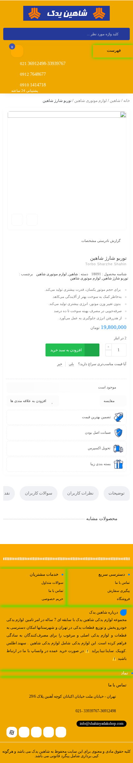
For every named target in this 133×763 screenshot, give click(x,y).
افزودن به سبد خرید (66, 350)
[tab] (117, 493)
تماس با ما (122, 582)
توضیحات (116, 493)
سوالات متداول (52, 582)
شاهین (115, 100)
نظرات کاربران (80, 493)
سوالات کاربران (38, 493)
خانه (126, 100)
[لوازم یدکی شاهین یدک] (66, 13)
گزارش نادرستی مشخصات (100, 241)
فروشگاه (123, 599)
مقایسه (109, 401)
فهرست (114, 50)
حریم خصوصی (52, 599)
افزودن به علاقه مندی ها (28, 401)
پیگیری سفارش (118, 591)
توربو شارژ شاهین (115, 278)
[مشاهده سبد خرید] (17, 52)
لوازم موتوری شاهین (90, 100)
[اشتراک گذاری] (32, 219)
